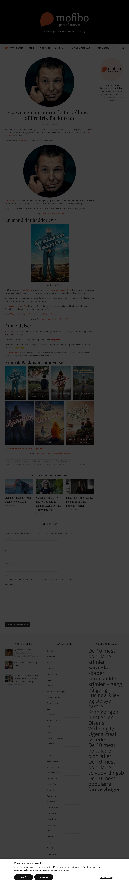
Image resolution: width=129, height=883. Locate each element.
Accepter (43, 877)
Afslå (23, 877)
